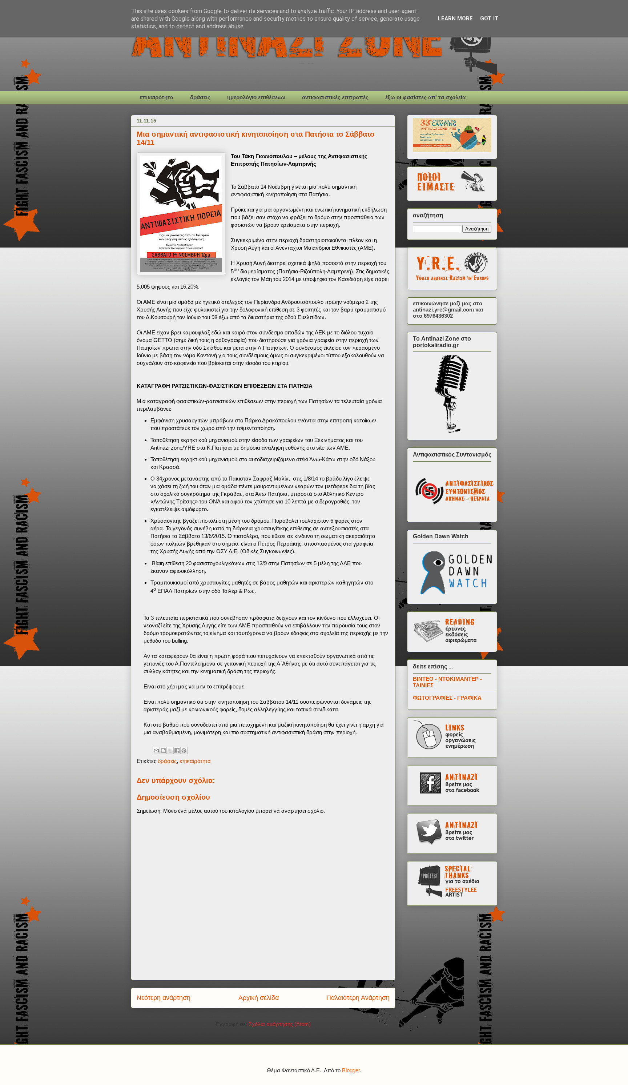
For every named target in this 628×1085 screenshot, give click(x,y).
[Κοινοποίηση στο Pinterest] (184, 750)
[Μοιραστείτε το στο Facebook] (177, 750)
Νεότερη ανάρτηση (163, 997)
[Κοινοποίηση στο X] (170, 750)
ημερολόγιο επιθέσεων (256, 97)
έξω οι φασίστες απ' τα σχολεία (425, 97)
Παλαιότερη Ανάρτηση (358, 997)
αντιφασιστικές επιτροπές (335, 97)
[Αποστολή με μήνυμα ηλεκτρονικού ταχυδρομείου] (156, 750)
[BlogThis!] (163, 750)
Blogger (351, 1070)
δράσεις (200, 97)
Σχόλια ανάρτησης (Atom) (280, 1024)
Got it (489, 18)
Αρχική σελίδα (258, 997)
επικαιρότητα (156, 97)
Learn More (455, 18)
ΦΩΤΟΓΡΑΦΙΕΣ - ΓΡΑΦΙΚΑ (447, 698)
